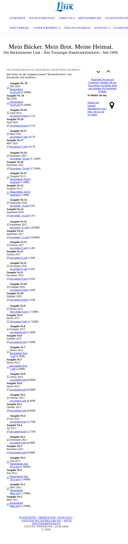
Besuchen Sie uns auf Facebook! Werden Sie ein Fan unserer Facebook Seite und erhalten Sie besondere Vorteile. (102, 85)
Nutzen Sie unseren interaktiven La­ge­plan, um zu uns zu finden (97, 108)
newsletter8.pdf (18, 332)
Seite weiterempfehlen (52, 522)
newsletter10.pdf (18, 290)
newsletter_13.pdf (19, 227)
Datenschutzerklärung (42, 520)
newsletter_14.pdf (19, 205)
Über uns (65, 18)
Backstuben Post (42, 18)
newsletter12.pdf (18, 248)
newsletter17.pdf (18, 136)
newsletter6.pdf (18, 379)
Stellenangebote (77, 27)
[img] (64, 6)
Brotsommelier (89, 18)
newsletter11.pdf (18, 269)
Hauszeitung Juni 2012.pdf (19, 465)
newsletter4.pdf (18, 421)
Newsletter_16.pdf (19, 158)
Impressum (47, 517)
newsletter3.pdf (18, 442)
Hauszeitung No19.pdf (16, 91)
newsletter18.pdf (18, 115)
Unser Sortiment (45, 27)
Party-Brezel (19, 27)
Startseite (17, 18)
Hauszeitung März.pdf (16, 492)
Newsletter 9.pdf (18, 311)
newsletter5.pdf (18, 400)
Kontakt (101, 27)
